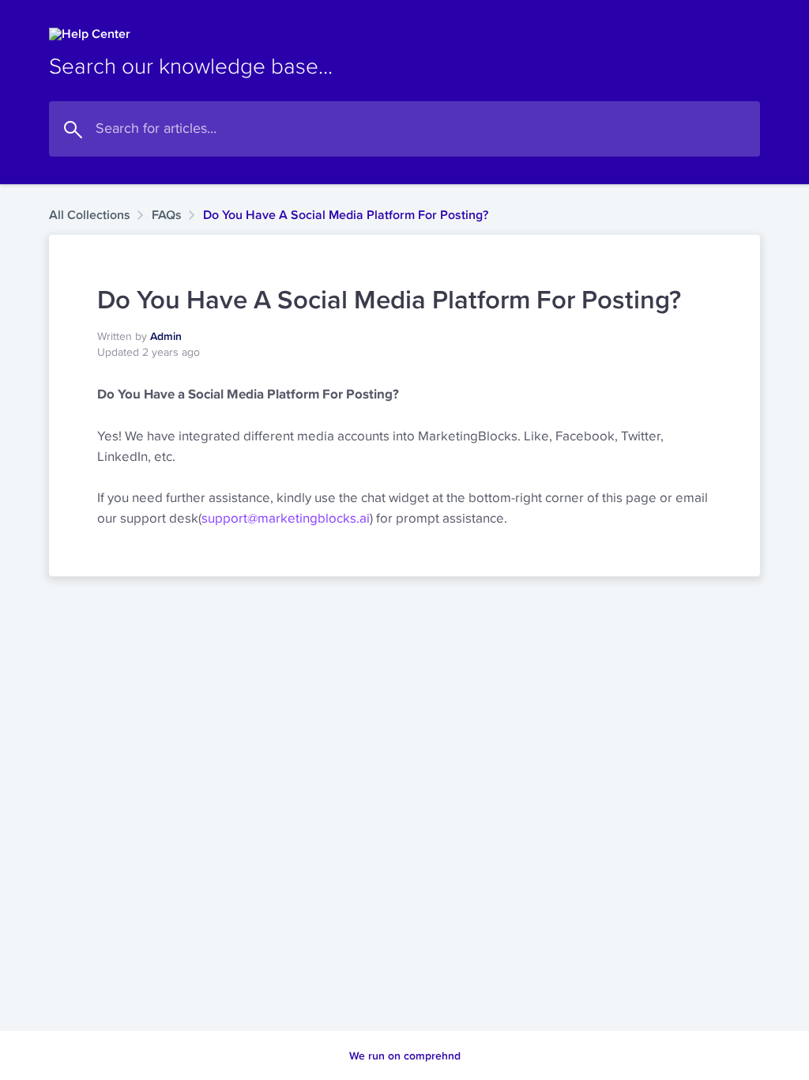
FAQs (167, 215)
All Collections (89, 215)
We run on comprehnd (405, 1055)
